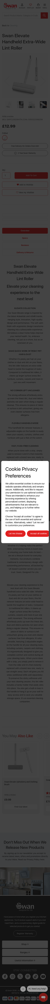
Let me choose (15, 533)
